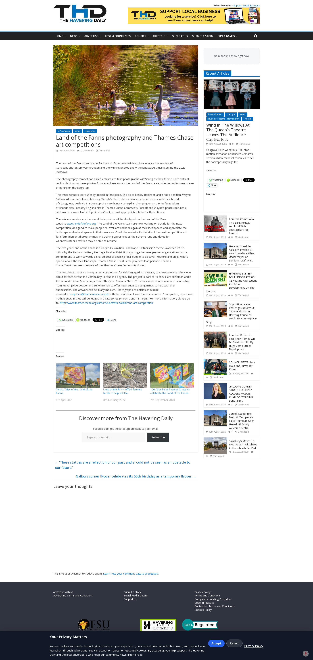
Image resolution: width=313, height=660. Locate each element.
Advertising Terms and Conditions (73, 595)
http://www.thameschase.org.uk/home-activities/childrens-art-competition (106, 303)
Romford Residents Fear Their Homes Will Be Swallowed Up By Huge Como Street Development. (242, 342)
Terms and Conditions (207, 595)
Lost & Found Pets (118, 36)
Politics (140, 36)
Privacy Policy (202, 592)
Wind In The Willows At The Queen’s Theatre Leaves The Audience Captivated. (228, 132)
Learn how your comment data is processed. (131, 573)
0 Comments (87, 150)
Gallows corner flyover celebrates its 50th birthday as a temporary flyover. (136, 476)
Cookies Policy (203, 609)
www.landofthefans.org (81, 223)
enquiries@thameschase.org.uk (89, 294)
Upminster (90, 131)
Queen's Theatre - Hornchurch (223, 118)
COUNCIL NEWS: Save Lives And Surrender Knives (242, 366)
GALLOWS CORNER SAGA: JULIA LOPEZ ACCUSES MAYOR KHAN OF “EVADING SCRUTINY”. (241, 393)
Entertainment (215, 114)
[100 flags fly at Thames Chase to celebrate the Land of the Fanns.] (172, 375)
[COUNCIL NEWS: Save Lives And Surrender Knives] (215, 360)
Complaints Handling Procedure (213, 599)
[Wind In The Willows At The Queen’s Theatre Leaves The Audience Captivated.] (232, 81)
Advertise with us (63, 592)
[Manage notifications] (305, 653)
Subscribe (158, 437)
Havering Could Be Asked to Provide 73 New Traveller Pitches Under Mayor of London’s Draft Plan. (241, 253)
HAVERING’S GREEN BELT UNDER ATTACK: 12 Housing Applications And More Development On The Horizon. (231, 282)
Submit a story (202, 36)
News (73, 36)
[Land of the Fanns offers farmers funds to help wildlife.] (125, 375)
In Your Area (64, 131)
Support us (180, 36)
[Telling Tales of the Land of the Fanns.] (78, 375)
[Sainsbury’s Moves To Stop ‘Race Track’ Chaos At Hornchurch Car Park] (215, 439)
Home (59, 36)
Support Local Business (246, 5)
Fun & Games (226, 36)
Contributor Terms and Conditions (215, 606)
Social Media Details (136, 595)
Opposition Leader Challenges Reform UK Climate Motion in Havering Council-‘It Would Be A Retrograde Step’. (231, 313)
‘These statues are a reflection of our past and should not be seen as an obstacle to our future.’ (122, 465)
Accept (216, 643)
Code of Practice (204, 602)
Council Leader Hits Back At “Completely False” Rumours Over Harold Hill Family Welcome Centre (241, 420)
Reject (234, 643)
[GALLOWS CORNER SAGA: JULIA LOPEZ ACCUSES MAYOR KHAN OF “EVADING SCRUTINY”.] (215, 384)
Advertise (91, 36)
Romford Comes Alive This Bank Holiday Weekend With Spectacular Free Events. (242, 226)
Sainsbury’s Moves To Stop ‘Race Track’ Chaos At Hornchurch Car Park (243, 444)
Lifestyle (159, 36)
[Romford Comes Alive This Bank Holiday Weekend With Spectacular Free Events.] (215, 217)
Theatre (247, 118)
